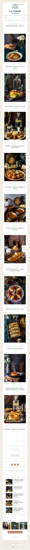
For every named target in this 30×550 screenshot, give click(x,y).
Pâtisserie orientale (17, 266)
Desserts (23, 264)
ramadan (10, 104)
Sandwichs (19, 346)
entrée (22, 103)
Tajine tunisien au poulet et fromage (15, 106)
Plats (18, 63)
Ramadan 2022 (18, 104)
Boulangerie (15, 344)
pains (15, 345)
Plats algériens (18, 223)
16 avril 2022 (15, 70)
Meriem (16, 547)
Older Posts (20, 440)
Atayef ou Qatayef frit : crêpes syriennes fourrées (15, 269)
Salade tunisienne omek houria (15, 309)
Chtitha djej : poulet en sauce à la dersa (15, 67)
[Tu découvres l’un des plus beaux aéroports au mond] (23, 525)
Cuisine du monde (15, 103)
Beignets (6, 264)
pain (12, 345)
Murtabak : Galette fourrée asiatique (15, 429)
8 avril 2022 (15, 310)
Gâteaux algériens (17, 383)
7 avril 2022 (15, 350)
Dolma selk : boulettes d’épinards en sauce (15, 187)
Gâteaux (9, 266)
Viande (15, 144)
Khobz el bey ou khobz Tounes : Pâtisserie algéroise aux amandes (15, 388)
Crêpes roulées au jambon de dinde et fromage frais (18, 509)
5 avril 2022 (15, 391)
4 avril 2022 (15, 431)
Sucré (22, 267)
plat (15, 63)
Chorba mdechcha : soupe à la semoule (15, 228)
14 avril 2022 (15, 108)
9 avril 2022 (15, 231)
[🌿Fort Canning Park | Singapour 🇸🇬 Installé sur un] (15, 525)
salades (17, 307)
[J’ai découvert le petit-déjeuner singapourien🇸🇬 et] (6, 525)
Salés (19, 427)
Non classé (9, 63)
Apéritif (7, 103)
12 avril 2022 (15, 149)
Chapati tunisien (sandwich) (15, 348)
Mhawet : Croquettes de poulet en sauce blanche (15, 146)
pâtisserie (7, 385)
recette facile (13, 427)
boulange (7, 344)
